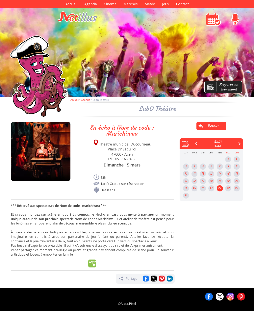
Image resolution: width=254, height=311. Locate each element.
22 (228, 181)
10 (186, 173)
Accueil (71, 4)
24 (186, 188)
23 (236, 181)
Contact (182, 4)
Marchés (130, 4)
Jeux (165, 4)
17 (186, 181)
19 (203, 181)
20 (211, 181)
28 (219, 188)
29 (228, 188)
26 (202, 188)
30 (236, 188)
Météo (150, 4)
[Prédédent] (195, 142)
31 (186, 195)
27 (211, 188)
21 (219, 181)
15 (228, 173)
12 (203, 173)
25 (194, 188)
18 (194, 181)
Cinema (110, 4)
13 (211, 173)
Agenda (90, 4)
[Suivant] (238, 142)
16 (237, 173)
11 (194, 173)
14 (219, 173)
